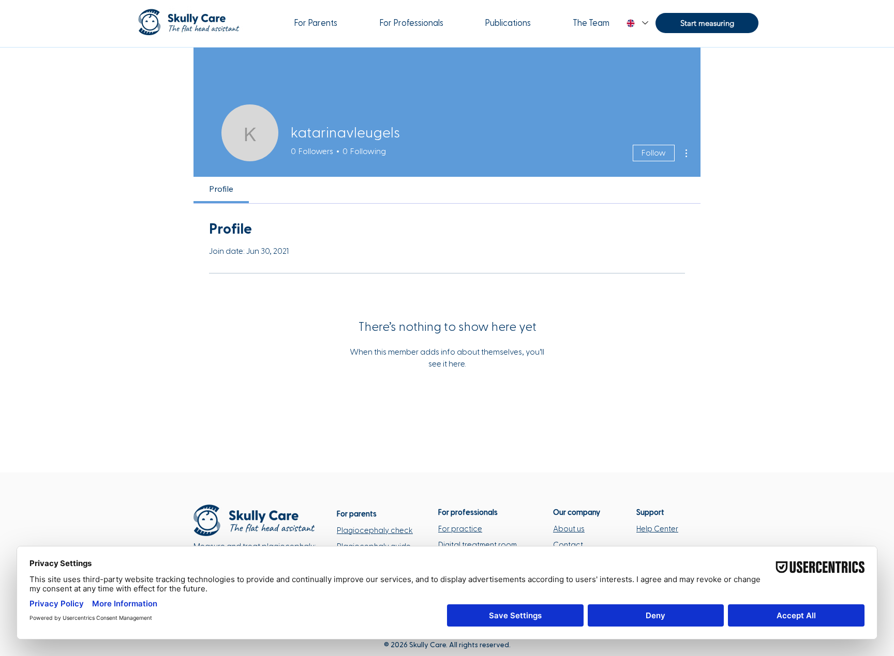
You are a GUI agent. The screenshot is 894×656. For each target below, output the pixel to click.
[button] (706, 23)
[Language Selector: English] (636, 23)
